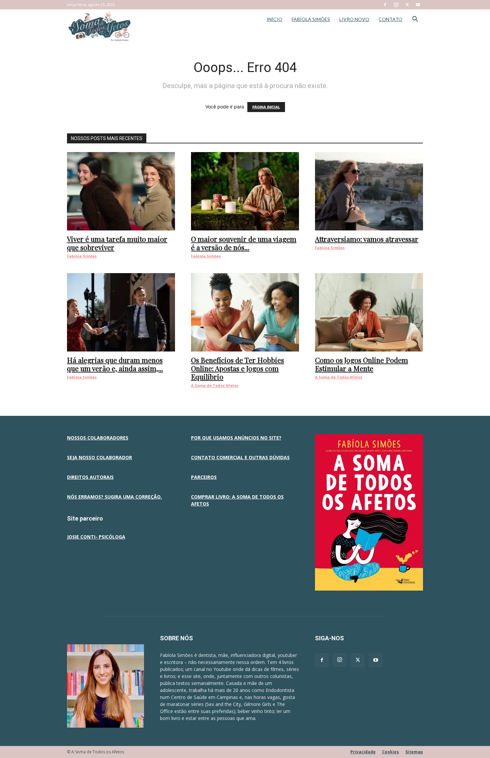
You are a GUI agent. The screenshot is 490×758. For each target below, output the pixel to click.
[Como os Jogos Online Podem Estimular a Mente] (369, 312)
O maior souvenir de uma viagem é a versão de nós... (243, 243)
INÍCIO (274, 19)
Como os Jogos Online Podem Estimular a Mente (361, 364)
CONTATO (390, 19)
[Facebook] (385, 4)
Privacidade (363, 752)
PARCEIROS (204, 477)
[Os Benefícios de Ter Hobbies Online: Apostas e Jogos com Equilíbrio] (245, 312)
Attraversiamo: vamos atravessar (366, 238)
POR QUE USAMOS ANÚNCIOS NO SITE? (236, 438)
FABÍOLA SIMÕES (311, 19)
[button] (415, 20)
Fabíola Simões (82, 255)
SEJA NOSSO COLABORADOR (99, 457)
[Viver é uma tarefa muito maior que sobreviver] (121, 191)
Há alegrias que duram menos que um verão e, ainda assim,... (115, 364)
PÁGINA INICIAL (266, 107)
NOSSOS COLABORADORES (97, 438)
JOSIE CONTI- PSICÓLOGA (96, 537)
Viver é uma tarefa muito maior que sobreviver (117, 243)
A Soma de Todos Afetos (214, 385)
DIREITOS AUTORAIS (90, 477)
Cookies (390, 752)
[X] (407, 4)
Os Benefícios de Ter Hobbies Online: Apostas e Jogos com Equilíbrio (237, 368)
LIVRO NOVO (354, 19)
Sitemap (414, 752)
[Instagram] (396, 4)
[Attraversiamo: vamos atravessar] (369, 191)
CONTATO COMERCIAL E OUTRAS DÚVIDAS (240, 457)
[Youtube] (418, 4)
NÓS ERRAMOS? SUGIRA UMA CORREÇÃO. (114, 497)
